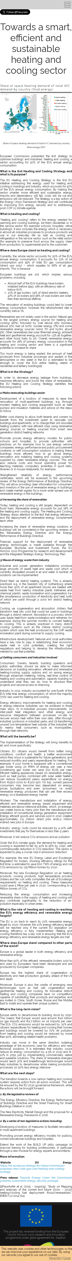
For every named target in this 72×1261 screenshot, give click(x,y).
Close (66, 1258)
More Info (55, 1258)
